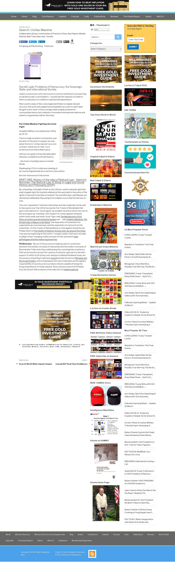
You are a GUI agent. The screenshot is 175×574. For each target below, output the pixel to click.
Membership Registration (82, 541)
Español (62, 16)
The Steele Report (131, 16)
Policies (22, 36)
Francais (75, 16)
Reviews (114, 16)
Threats (49, 36)
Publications (99, 16)
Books (80, 534)
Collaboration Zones (28, 34)
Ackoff (54, 258)
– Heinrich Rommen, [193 (52, 182)
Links (86, 16)
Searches (40, 36)
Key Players (73, 34)
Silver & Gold (164, 534)
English (95, 29)
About (24, 16)
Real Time (31, 36)
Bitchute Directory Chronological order (49, 534)
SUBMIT (133, 47)
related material (70, 269)
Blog (34, 16)
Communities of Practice (49, 34)
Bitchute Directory (22, 534)
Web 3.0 (160, 16)
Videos (148, 16)
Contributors (48, 16)
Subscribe (10, 541)
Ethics (64, 34)
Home (14, 16)
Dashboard (62, 541)
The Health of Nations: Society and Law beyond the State (59, 231)
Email (130, 35)
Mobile (82, 34)
